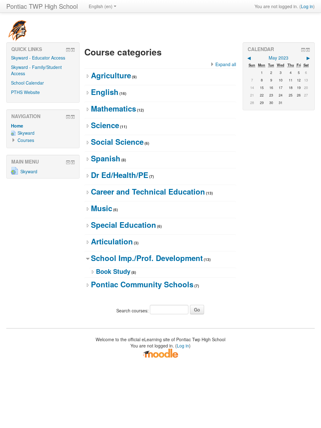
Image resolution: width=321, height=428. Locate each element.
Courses (26, 140)
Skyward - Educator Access (38, 58)
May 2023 (278, 58)
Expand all (225, 64)
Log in (307, 6)
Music (101, 208)
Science (105, 125)
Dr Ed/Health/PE (119, 175)
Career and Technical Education (148, 191)
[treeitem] (43, 126)
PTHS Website (25, 92)
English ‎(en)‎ (101, 6)
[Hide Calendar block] (303, 50)
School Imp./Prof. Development (147, 258)
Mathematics (113, 108)
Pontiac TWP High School (42, 6)
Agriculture (111, 75)
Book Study (113, 271)
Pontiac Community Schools (142, 284)
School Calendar (27, 83)
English (104, 91)
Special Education (123, 224)
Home (17, 126)
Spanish (105, 158)
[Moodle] (160, 353)
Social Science (117, 141)
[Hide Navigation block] (68, 117)
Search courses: (133, 310)
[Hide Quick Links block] (68, 50)
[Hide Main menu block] (68, 162)
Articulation (112, 241)
